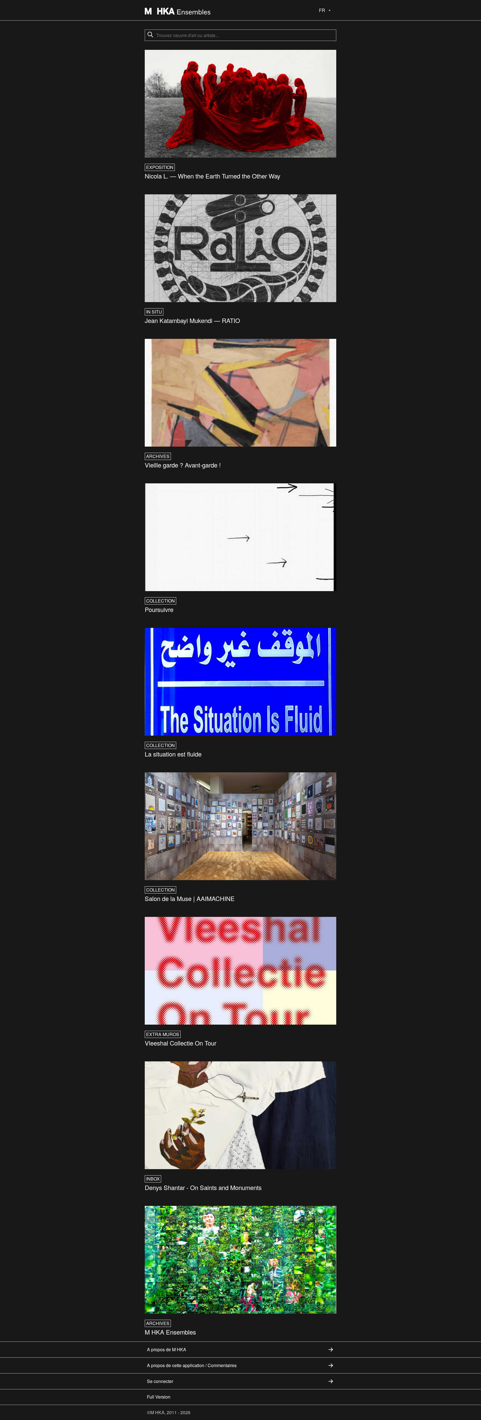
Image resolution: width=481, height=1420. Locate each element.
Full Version (158, 1397)
